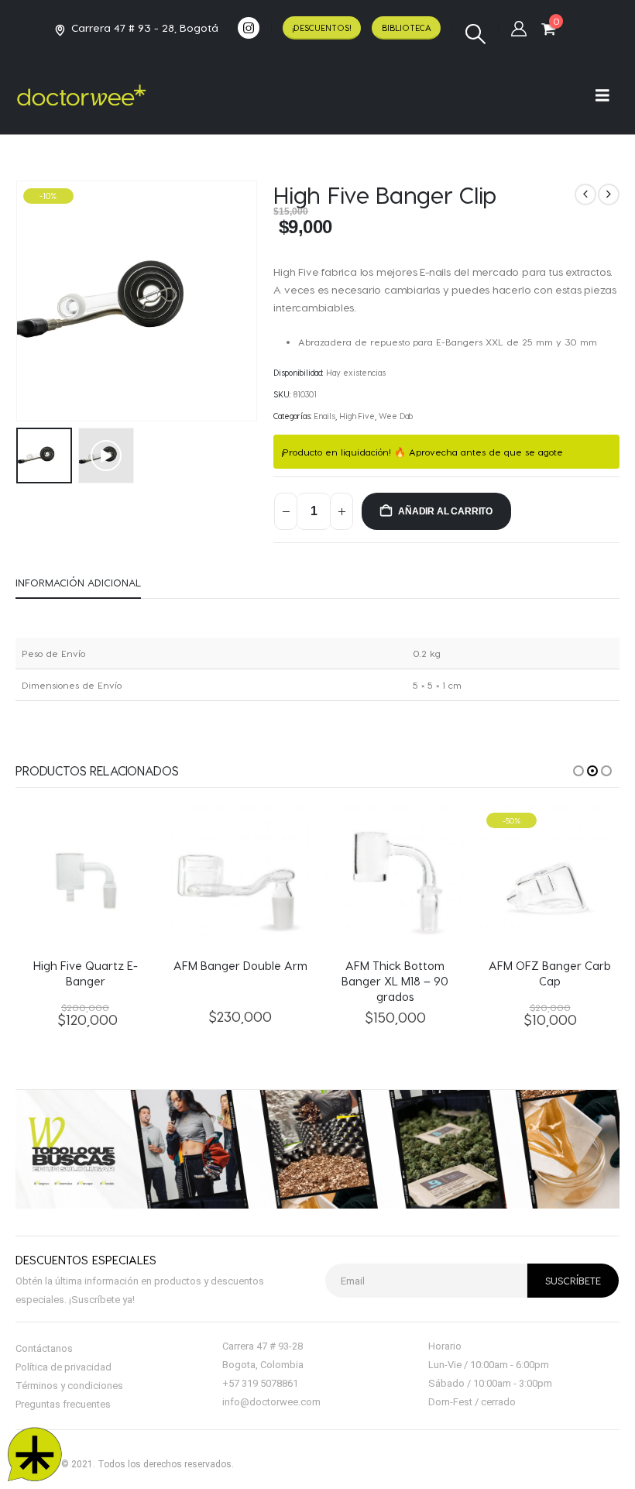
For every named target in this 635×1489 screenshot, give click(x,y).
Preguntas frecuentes (63, 1404)
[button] (475, 34)
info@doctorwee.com (271, 1402)
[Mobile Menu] (608, 94)
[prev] (585, 194)
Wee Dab (396, 416)
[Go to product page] (85, 876)
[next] (609, 194)
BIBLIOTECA (406, 27)
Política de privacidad (63, 1367)
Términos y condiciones (69, 1385)
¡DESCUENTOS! (322, 27)
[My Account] (519, 28)
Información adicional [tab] (78, 582)
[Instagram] (248, 28)
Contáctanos (44, 1348)
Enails (324, 416)
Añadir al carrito (445, 511)
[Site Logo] (81, 95)
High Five (357, 416)
